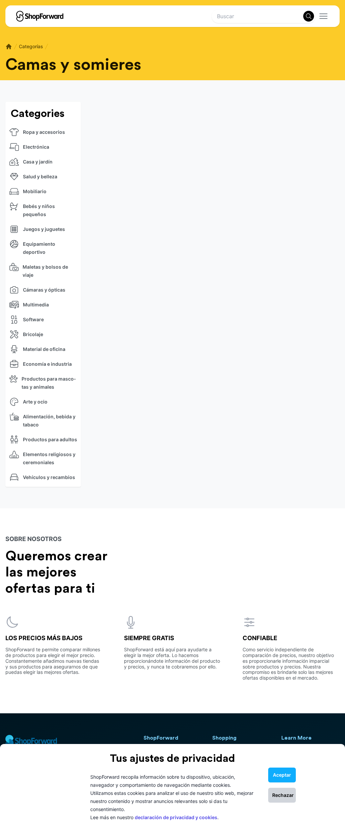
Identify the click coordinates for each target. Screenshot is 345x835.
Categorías (31, 46)
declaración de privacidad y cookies (176, 817)
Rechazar (283, 795)
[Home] (8, 46)
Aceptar (282, 775)
